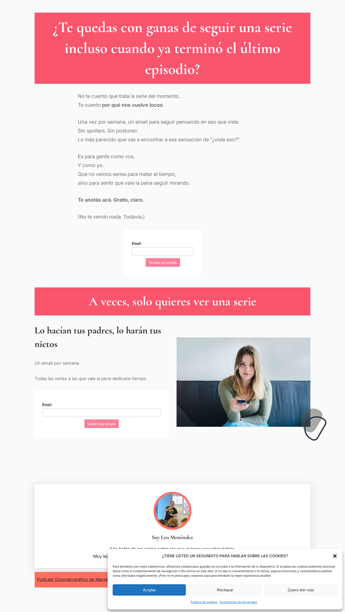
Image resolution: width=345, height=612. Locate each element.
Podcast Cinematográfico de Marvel (73, 579)
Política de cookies (204, 602)
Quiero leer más (301, 590)
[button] (334, 555)
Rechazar (225, 590)
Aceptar (149, 590)
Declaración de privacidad (238, 602)
